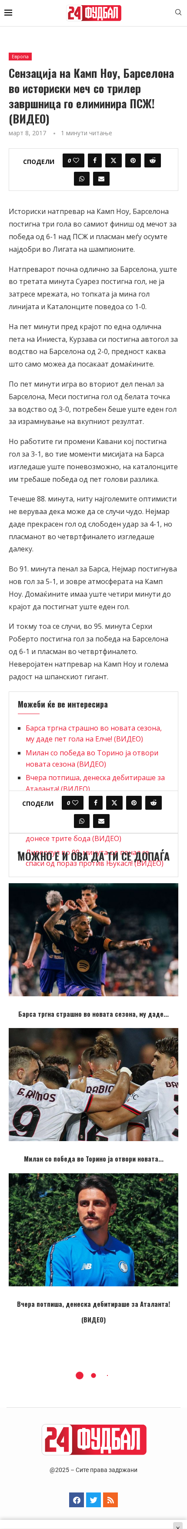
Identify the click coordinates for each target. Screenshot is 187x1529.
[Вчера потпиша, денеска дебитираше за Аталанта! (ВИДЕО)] (93, 1229)
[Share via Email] (101, 179)
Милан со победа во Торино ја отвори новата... (94, 1158)
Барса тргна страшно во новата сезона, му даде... (93, 1013)
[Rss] (110, 1499)
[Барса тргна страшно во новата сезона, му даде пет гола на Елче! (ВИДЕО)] (93, 939)
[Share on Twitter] (113, 160)
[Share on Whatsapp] (82, 179)
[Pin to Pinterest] (133, 160)
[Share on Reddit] (152, 160)
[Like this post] (76, 160)
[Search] (178, 13)
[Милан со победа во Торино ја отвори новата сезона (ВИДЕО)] (93, 1084)
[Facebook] (76, 1499)
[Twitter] (93, 1499)
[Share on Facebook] (95, 160)
